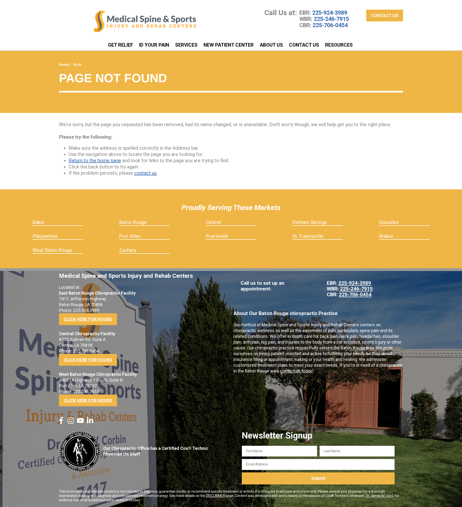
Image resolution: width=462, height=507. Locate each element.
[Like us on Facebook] (61, 422)
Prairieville (217, 236)
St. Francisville (307, 236)
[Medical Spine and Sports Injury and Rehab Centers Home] (145, 21)
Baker (38, 222)
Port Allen (129, 236)
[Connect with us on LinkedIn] (90, 422)
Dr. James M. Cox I (379, 496)
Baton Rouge (133, 222)
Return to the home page (95, 160)
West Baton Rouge (52, 250)
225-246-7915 (331, 19)
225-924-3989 (329, 12)
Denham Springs (309, 222)
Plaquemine (45, 236)
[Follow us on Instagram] (70, 422)
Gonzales (389, 222)
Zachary (127, 250)
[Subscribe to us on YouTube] (80, 422)
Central (213, 222)
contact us (145, 173)
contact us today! (296, 370)
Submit (318, 478)
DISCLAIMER (215, 496)
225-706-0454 (330, 25)
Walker (386, 236)
